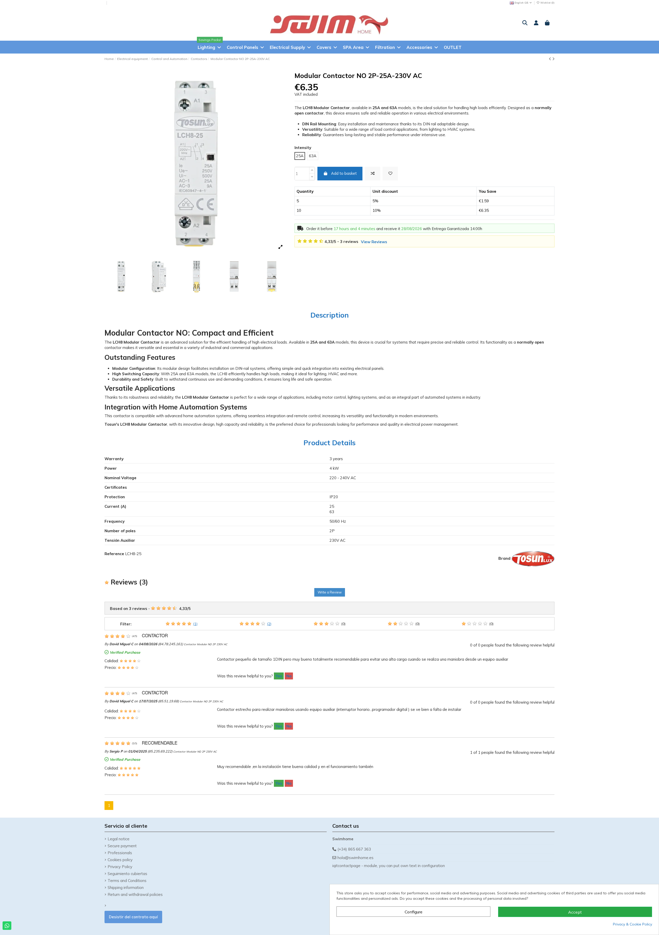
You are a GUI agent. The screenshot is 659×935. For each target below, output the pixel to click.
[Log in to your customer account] (536, 23)
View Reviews (374, 241)
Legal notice (118, 838)
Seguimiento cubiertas (127, 873)
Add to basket (344, 173)
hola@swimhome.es (355, 857)
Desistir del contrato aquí (133, 916)
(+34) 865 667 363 (354, 849)
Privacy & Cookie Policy (632, 924)
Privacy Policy (120, 866)
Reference (114, 553)
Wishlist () (547, 2)
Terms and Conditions (127, 880)
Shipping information (126, 887)
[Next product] (553, 58)
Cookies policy (120, 859)
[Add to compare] (372, 173)
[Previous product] (550, 58)
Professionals (120, 852)
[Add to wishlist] (390, 173)
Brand (504, 558)
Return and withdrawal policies (135, 894)
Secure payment (122, 845)
